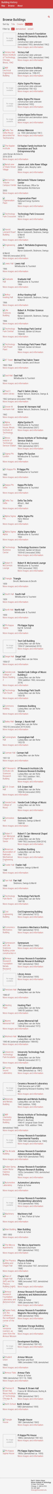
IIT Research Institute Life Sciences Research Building (31, 769)
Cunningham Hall (26, 737)
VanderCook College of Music (32, 802)
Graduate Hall (24, 279)
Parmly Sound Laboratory (30, 1067)
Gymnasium (23, 942)
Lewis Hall (20, 263)
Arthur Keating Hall (27, 294)
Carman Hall (22, 752)
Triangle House (25, 1419)
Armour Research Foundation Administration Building (32, 1152)
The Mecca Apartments (29, 1245)
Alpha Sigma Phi (25, 516)
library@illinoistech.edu (39, 1490)
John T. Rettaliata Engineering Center (32, 246)
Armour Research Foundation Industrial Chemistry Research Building (32, 36)
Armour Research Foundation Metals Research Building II (32, 960)
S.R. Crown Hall (25, 786)
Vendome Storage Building (31, 1326)
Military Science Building (30, 67)
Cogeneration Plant (27, 198)
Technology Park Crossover (31, 213)
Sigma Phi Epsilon (26, 453)
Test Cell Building (26, 640)
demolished (21, 29)
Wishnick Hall (24, 1036)
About (20, 5)
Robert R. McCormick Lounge (32, 563)
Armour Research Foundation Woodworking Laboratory (32, 1199)
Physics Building (26, 1260)
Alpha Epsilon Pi (25, 422)
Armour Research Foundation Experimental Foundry (32, 1137)
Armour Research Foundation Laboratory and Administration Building (32, 1294)
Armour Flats (24, 1372)
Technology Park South (29, 690)
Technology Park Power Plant (32, 344)
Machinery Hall (25, 1213)
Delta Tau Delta (25, 500)
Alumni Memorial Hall (28, 1020)
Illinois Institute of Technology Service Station (32, 439)
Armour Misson (25, 1357)
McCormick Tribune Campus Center (31, 181)
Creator (20, 24)
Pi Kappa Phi (23, 469)
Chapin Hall (23, 1276)
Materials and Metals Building (32, 1099)
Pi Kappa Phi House (27, 1435)
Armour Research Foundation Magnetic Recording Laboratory (33, 1311)
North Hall (19, 609)
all (13, 29)
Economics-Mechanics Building (33, 927)
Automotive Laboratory (29, 1182)
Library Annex (24, 974)
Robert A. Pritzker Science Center (30, 311)
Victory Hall (23, 52)
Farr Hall (17, 880)
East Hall (18, 375)
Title (13, 24)
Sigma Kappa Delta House (30, 114)
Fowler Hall (21, 864)
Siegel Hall (20, 656)
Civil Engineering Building (30, 911)
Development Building (28, 1341)
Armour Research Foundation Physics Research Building (32, 1168)
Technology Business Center (32, 547)
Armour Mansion (26, 130)
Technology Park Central (29, 328)
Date (29, 24)
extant (30, 29)
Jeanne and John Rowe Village (32, 164)
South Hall (20, 594)
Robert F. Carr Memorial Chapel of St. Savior (32, 835)
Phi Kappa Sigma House (29, 1450)
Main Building (24, 1229)
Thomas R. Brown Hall (28, 1388)
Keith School (23, 1404)
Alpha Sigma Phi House (29, 83)
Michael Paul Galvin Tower (26, 360)
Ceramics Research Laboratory (33, 1083)
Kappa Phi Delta (25, 485)
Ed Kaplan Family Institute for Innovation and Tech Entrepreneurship (32, 148)
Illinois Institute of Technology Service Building (32, 1116)
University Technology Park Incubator (31, 1053)
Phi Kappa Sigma (26, 625)
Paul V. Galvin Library (28, 391)
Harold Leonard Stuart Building (33, 229)
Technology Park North (29, 896)
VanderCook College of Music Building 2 (32, 673)
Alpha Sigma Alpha (27, 531)
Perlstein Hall (24, 989)
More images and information (30, 47)
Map (3, 5)
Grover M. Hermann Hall (29, 406)
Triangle (17, 578)
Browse (11, 5)
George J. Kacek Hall (25, 721)
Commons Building (27, 706)
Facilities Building (26, 849)
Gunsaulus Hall (25, 818)
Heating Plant (24, 1005)
